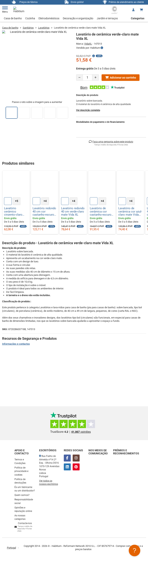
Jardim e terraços (107, 18)
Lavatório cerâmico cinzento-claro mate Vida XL (13, 211)
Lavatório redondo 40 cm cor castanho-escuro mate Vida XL (44, 211)
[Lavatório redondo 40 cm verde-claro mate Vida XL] (73, 184)
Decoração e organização (78, 18)
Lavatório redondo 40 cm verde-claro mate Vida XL (73, 211)
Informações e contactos (16, 343)
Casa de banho (13, 18)
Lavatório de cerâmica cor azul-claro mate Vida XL (130, 211)
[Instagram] (76, 458)
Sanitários (28, 27)
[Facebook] (67, 458)
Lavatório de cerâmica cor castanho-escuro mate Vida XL (100, 211)
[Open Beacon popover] (134, 550)
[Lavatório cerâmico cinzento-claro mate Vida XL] (16, 184)
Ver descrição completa (88, 110)
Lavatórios (44, 27)
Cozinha (30, 18)
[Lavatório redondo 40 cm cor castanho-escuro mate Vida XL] (45, 184)
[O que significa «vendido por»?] (102, 48)
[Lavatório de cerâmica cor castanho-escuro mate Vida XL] (102, 184)
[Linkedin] (67, 466)
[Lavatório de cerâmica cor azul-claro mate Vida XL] (130, 184)
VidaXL (88, 43)
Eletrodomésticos (49, 18)
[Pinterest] (76, 466)
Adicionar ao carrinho (123, 77)
